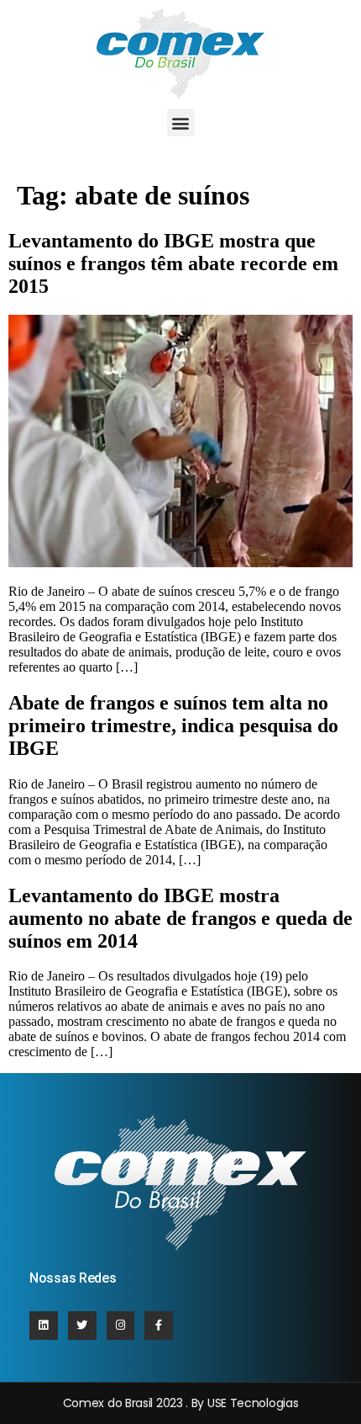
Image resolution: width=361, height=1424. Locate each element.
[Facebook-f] (158, 1325)
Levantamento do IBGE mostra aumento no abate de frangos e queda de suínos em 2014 (180, 918)
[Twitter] (82, 1325)
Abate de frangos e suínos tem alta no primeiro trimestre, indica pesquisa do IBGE (173, 725)
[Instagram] (121, 1325)
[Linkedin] (43, 1325)
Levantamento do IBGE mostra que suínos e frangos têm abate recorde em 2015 (173, 263)
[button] (181, 122)
